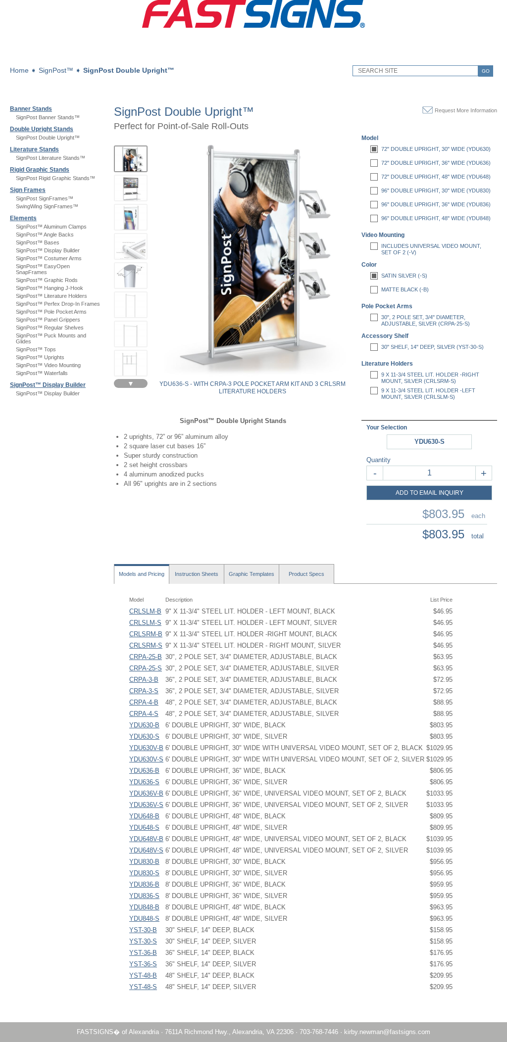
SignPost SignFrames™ (44, 198)
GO (486, 71)
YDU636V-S (146, 804)
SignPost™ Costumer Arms (49, 258)
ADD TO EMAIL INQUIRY (429, 492)
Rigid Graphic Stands (39, 169)
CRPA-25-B (145, 657)
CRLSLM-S (145, 622)
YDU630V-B (146, 748)
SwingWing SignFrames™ (47, 206)
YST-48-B (143, 975)
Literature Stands (34, 149)
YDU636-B (144, 770)
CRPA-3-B (143, 679)
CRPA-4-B (143, 702)
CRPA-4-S (143, 713)
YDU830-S (144, 873)
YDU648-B (144, 816)
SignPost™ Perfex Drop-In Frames (58, 304)
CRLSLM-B (145, 611)
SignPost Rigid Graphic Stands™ (55, 178)
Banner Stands (31, 108)
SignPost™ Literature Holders (51, 296)
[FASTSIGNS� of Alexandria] (253, 25)
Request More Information (466, 110)
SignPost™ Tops (36, 349)
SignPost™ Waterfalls (42, 373)
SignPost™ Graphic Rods (47, 280)
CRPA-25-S (145, 668)
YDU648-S (144, 827)
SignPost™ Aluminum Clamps (51, 227)
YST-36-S (143, 964)
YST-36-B (143, 952)
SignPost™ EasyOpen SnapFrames (43, 269)
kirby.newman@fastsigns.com (387, 1032)
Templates (251, 574)
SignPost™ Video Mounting (48, 365)
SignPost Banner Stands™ (48, 117)
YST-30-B (143, 930)
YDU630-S (144, 736)
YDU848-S (144, 918)
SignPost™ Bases (37, 242)
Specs (306, 574)
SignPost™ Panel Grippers (48, 320)
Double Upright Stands (41, 129)
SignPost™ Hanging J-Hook (49, 288)
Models (141, 574)
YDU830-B (144, 861)
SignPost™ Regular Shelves (50, 328)
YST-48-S (143, 987)
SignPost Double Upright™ (128, 70)
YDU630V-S (146, 759)
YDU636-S (144, 782)
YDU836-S (144, 896)
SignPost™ (56, 70)
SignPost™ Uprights (40, 357)
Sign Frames (28, 190)
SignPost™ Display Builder (48, 250)
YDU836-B (144, 884)
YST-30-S (143, 941)
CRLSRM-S (145, 645)
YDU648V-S (146, 850)
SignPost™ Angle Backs (45, 234)
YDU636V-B (146, 793)
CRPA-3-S (143, 691)
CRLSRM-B (145, 634)
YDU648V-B (146, 839)
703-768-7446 (319, 1032)
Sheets (196, 574)
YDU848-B (144, 907)
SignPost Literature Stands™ (50, 158)
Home (19, 70)
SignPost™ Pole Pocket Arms (51, 312)
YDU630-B (144, 725)
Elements (23, 218)
